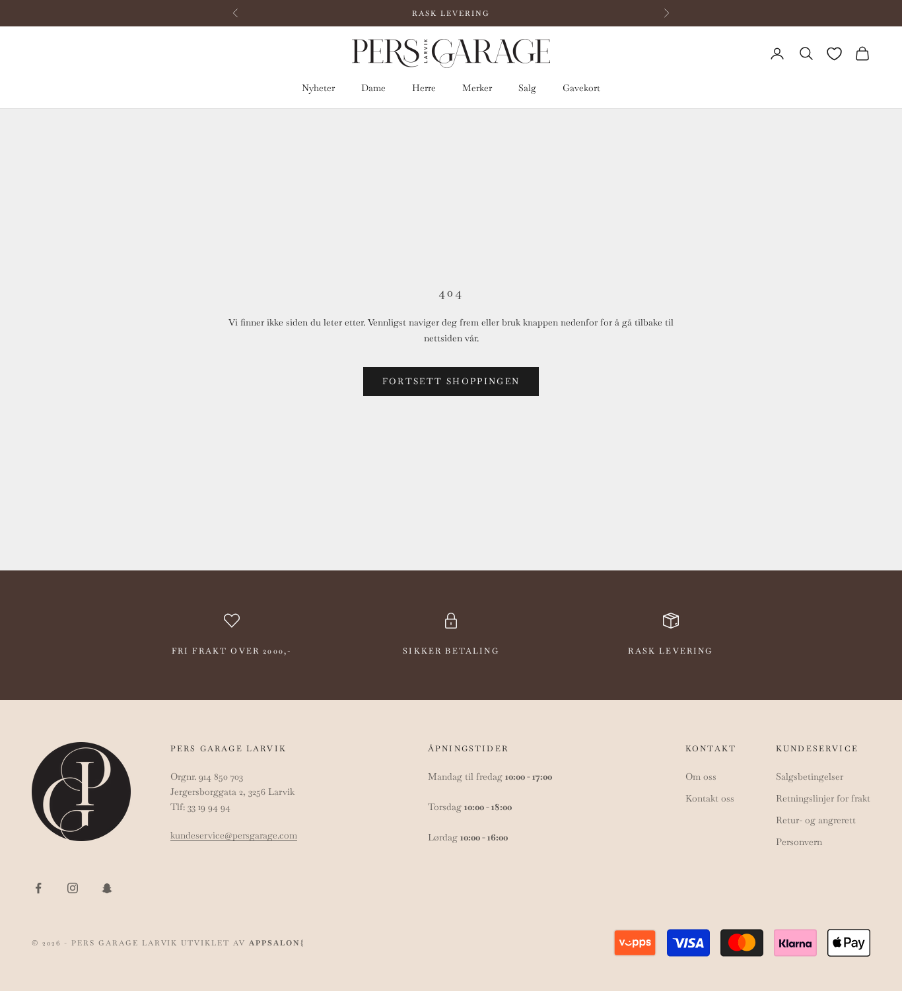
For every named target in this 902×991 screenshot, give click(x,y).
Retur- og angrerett (816, 820)
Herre (424, 88)
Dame (373, 88)
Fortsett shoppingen (451, 381)
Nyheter (318, 88)
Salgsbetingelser (809, 776)
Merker (477, 88)
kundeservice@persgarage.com (233, 835)
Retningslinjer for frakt (823, 798)
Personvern (799, 842)
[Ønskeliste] (834, 54)
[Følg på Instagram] (72, 888)
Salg (527, 88)
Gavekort (581, 88)
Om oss (700, 776)
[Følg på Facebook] (38, 888)
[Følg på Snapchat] (107, 888)
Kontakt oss (709, 798)
